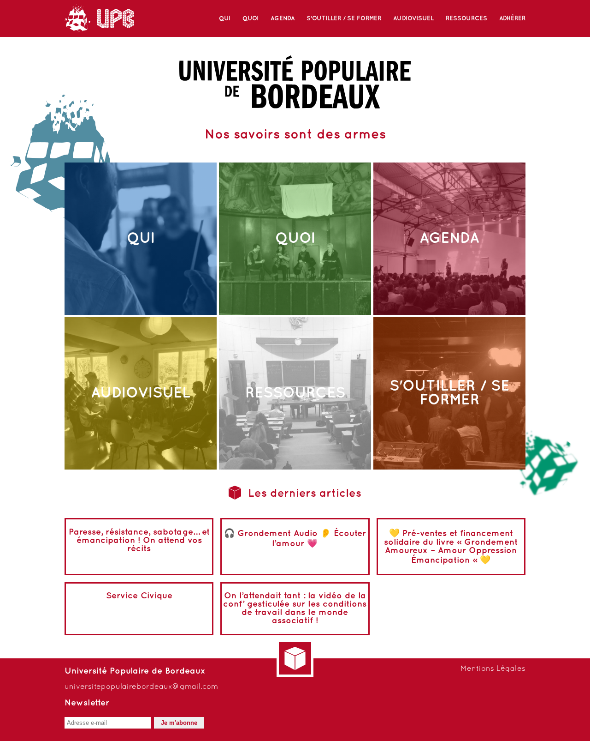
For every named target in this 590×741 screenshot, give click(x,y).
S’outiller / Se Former (344, 18)
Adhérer (512, 18)
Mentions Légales (492, 669)
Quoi (250, 18)
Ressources (466, 18)
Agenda (283, 18)
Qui (224, 18)
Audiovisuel (413, 18)
